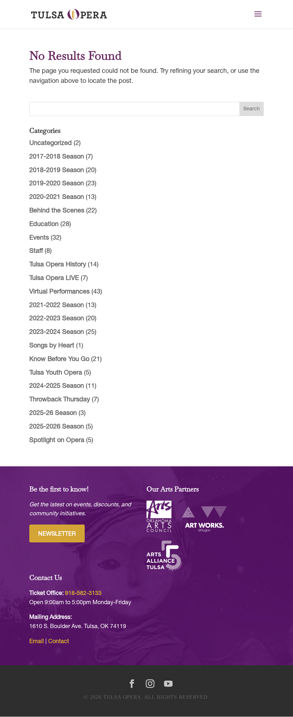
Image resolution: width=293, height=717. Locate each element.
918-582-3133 (83, 593)
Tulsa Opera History (57, 265)
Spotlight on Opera (56, 440)
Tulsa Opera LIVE (54, 278)
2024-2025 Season (56, 386)
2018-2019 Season (56, 170)
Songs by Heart (51, 346)
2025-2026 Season (56, 427)
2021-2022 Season (56, 305)
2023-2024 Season (56, 332)
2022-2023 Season (56, 319)
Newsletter (57, 534)
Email (36, 641)
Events (39, 238)
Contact (58, 641)
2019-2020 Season (56, 184)
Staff (36, 251)
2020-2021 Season (56, 197)
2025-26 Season (53, 413)
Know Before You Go (59, 359)
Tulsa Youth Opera (55, 373)
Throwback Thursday (59, 400)
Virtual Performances (59, 292)
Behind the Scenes (56, 211)
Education (44, 224)
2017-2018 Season (56, 157)
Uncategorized (50, 143)
